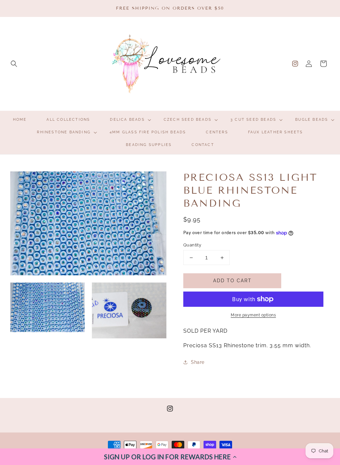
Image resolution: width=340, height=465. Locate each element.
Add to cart (232, 280)
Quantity (192, 244)
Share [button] (198, 362)
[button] (170, 456)
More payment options (253, 315)
